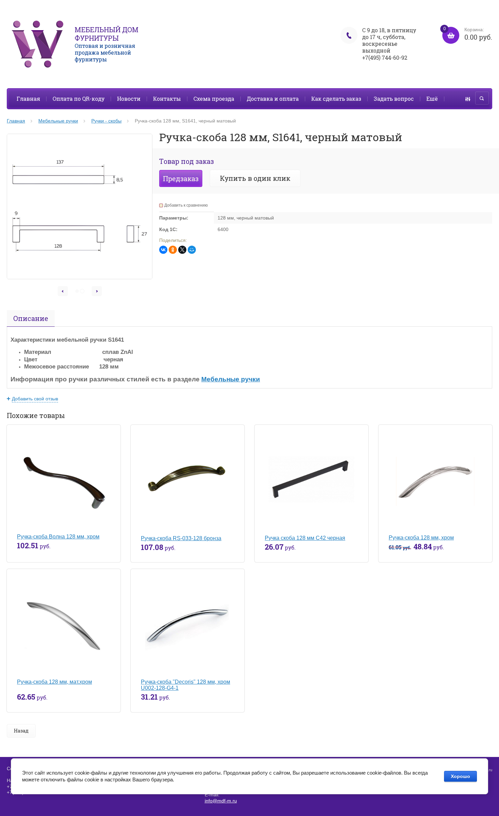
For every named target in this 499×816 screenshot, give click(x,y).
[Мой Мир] (192, 250)
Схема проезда (213, 98)
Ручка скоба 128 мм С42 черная (305, 538)
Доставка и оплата (273, 98)
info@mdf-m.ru (221, 800)
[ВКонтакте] (163, 250)
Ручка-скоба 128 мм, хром (421, 537)
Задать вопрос (394, 98)
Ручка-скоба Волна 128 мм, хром (58, 536)
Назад (21, 730)
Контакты (167, 98)
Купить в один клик (255, 178)
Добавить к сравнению (186, 205)
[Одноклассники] (173, 250)
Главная (28, 98)
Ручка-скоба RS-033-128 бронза (181, 538)
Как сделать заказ (336, 98)
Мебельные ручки (230, 379)
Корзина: (467, 34)
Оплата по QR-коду (79, 98)
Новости (129, 98)
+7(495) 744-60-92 (384, 57)
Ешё (432, 98)
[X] (182, 250)
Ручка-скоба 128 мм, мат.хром (54, 682)
